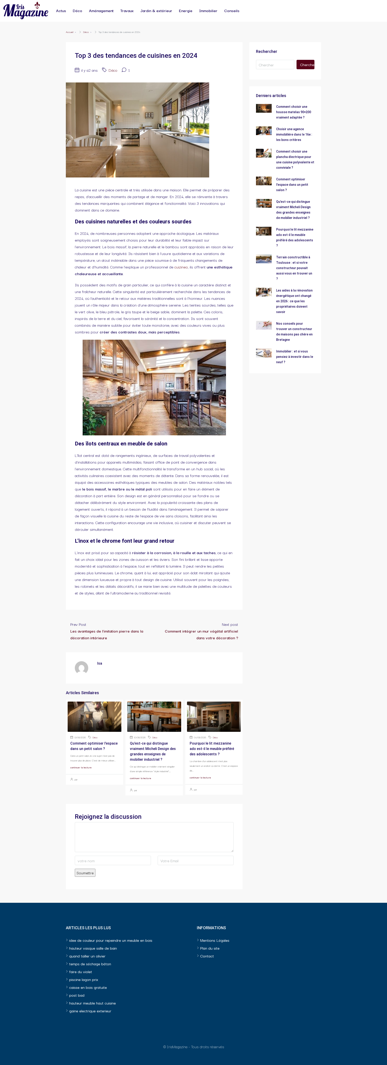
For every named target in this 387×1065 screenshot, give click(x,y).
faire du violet (80, 971)
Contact (207, 956)
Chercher (307, 64)
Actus (61, 10)
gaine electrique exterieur (90, 1011)
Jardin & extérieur (156, 10)
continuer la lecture (81, 767)
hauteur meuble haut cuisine (92, 1003)
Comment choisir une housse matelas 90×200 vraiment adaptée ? (293, 112)
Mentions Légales (214, 940)
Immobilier (208, 10)
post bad (76, 995)
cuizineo (181, 267)
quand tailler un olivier (87, 956)
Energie (185, 10)
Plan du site (209, 948)
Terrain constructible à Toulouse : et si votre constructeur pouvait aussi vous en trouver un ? (294, 268)
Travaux (127, 10)
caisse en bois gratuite (88, 987)
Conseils (231, 10)
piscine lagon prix (83, 979)
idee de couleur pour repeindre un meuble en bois (110, 940)
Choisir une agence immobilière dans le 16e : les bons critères (294, 134)
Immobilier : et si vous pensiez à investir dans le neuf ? (294, 357)
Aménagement (101, 10)
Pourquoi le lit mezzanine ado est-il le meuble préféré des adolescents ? (212, 748)
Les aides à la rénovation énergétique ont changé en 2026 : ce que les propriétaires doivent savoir (294, 301)
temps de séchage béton (90, 964)
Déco (77, 10)
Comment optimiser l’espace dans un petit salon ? (292, 184)
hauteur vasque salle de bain (93, 948)
